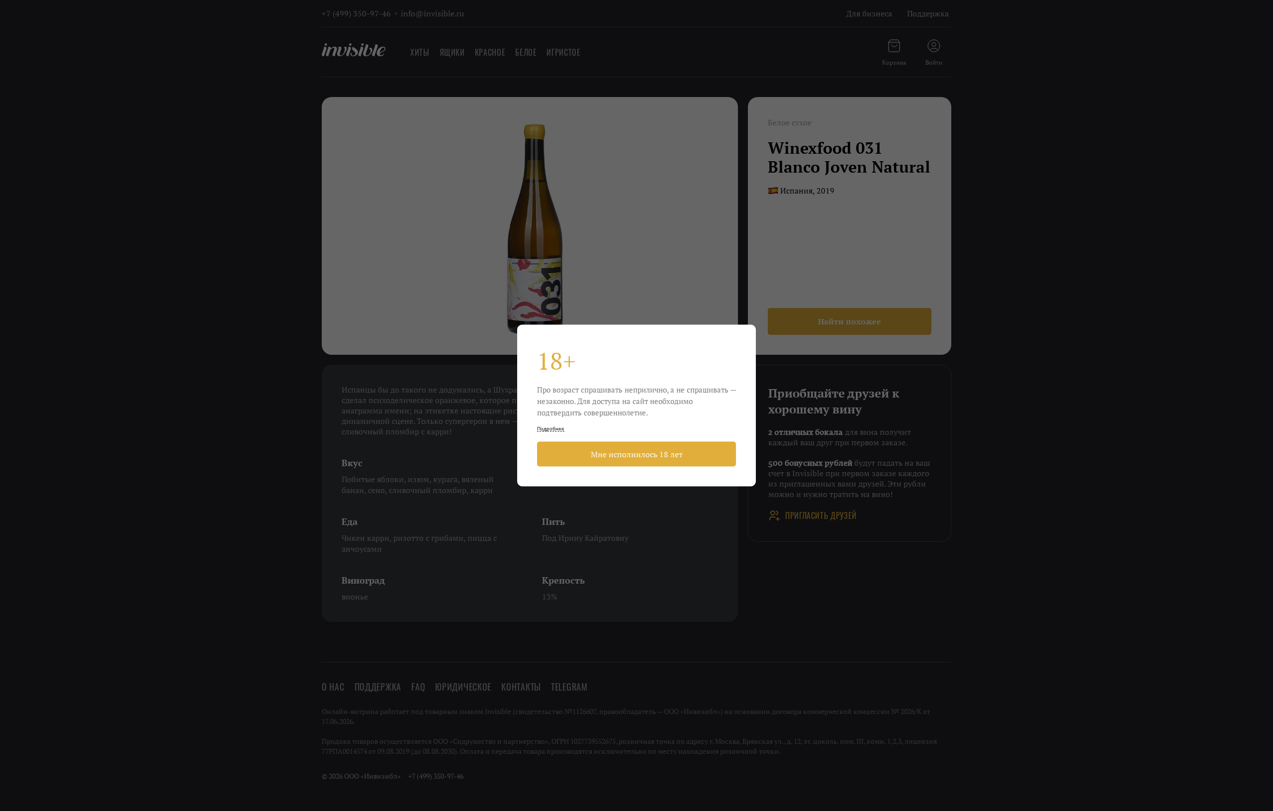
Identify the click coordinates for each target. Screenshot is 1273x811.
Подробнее (550, 428)
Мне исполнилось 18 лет (637, 454)
